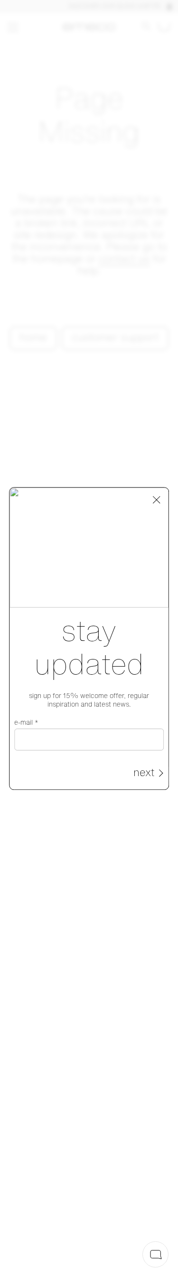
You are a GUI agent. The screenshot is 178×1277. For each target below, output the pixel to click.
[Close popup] (156, 499)
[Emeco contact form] (155, 1254)
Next (143, 773)
